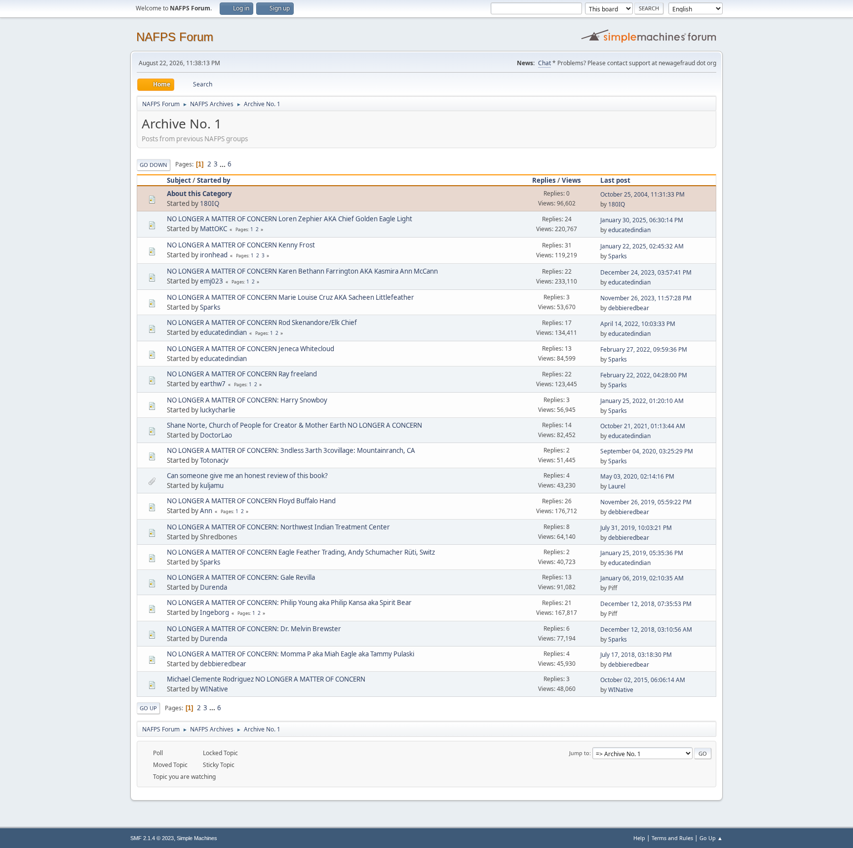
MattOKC (213, 228)
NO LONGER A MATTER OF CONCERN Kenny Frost (241, 245)
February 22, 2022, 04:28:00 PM (643, 375)
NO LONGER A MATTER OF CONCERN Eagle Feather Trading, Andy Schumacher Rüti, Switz (301, 552)
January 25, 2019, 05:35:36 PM (641, 553)
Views (571, 180)
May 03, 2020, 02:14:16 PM (637, 476)
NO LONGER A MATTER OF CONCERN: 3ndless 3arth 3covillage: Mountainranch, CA (291, 450)
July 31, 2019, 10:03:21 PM (636, 528)
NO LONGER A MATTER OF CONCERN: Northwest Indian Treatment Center (278, 527)
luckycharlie (217, 409)
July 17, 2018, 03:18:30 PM (636, 654)
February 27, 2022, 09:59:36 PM (643, 349)
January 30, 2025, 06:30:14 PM (641, 220)
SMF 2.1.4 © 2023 (152, 838)
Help (639, 838)
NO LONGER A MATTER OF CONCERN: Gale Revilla (241, 577)
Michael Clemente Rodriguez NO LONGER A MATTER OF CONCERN (266, 679)
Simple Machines (197, 838)
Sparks (617, 256)
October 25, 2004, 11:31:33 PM (642, 194)
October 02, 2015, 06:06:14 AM (642, 680)
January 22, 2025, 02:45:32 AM (642, 246)
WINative (214, 689)
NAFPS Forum (174, 36)
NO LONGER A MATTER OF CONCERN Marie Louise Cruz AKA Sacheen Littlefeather (290, 297)
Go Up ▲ (711, 838)
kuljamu (212, 485)
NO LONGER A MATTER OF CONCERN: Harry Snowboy (247, 400)
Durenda (213, 587)
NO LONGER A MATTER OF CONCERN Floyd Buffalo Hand (251, 500)
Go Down (153, 164)
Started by (214, 180)
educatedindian (629, 230)
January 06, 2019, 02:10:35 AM (642, 578)
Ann (206, 510)
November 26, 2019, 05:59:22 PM (646, 502)
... (223, 164)
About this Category (199, 193)
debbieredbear (628, 308)
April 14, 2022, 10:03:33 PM (637, 324)
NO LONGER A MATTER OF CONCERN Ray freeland (242, 373)
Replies (544, 180)
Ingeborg (214, 612)
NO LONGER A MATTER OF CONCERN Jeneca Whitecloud (250, 348)
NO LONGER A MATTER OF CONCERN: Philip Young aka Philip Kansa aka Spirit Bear (289, 602)
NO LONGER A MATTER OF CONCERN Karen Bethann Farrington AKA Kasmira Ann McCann (302, 271)
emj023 (211, 281)
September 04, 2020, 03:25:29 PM (646, 451)
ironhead (214, 254)
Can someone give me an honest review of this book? (247, 475)
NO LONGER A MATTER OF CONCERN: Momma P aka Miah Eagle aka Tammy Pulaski (290, 653)
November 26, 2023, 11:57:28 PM (646, 298)
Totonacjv (214, 460)
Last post (615, 180)
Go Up (148, 708)
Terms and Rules (672, 838)
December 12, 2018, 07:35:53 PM (646, 604)
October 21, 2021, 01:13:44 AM (642, 426)
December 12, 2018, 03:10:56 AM (646, 629)
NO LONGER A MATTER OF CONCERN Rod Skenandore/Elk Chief (262, 322)
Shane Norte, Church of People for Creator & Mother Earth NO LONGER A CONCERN (294, 425)
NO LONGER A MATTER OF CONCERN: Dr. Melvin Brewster (254, 628)
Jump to (579, 753)
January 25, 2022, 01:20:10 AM (642, 401)
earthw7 (213, 383)
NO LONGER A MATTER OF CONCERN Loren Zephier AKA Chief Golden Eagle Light (289, 218)
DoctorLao (216, 435)
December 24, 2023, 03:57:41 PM (646, 272)
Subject (179, 180)
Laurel (616, 486)
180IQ (209, 203)
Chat (544, 63)
